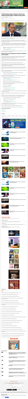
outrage (16, 116)
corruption (15, 20)
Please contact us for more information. (5, 227)
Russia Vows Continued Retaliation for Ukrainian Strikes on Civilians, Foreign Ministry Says (11, 311)
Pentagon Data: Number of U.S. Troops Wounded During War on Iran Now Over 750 (10, 292)
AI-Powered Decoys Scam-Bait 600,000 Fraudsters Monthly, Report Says (9, 294)
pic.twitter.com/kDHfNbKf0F (7, 78)
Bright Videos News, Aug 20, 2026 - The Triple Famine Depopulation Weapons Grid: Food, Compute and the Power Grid (17, 372)
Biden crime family (5, 20)
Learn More (3, 397)
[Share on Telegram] (8, 18)
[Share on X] (7, 18)
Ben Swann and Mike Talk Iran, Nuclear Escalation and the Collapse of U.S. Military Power (16, 357)
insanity (6, 116)
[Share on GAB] (11, 18)
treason (3, 117)
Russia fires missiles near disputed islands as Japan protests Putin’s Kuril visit (10, 302)
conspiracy (12, 20)
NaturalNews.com (3, 111)
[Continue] (20, 385)
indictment (23, 20)
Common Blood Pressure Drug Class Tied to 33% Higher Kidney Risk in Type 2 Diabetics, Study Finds (12, 333)
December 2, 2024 (13, 49)
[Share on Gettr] (13, 18)
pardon (19, 116)
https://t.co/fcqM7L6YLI (10, 100)
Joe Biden (10, 116)
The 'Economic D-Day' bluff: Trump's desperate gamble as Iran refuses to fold (10, 313)
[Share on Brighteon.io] (4, 18)
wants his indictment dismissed (8, 38)
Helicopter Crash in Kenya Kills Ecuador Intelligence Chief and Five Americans (10, 296)
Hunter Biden (20, 20)
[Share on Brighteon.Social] (2, 18)
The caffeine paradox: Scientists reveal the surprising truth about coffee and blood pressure (11, 329)
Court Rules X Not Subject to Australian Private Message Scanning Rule (9, 306)
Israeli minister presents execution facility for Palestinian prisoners (9, 318)
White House (6, 117)
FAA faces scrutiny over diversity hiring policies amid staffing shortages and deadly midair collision (16, 161)
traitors (25, 116)
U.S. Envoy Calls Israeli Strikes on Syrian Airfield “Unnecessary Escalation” (9, 300)
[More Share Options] (14, 18)
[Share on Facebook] (5, 18)
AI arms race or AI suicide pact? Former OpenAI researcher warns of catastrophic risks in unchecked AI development (17, 138)
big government (9, 20)
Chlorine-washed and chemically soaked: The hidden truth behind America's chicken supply (11, 320)
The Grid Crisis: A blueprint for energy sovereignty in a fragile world (9, 325)
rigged (22, 116)
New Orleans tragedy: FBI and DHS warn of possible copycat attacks (17, 155)
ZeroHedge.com (3, 109)
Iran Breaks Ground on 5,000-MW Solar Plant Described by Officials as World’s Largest (11, 327)
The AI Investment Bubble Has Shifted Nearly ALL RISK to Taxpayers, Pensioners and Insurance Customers (16, 369)
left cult (13, 116)
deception (17, 20)
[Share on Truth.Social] (10, 18)
